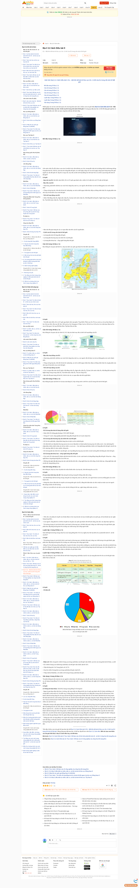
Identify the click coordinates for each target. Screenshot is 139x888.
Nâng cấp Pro (104, 3)
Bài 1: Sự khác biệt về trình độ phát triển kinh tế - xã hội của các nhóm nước (31, 55)
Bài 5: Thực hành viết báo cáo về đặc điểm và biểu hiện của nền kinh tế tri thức (31, 76)
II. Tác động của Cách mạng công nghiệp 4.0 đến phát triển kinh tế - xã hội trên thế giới (32, 502)
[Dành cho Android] (87, 869)
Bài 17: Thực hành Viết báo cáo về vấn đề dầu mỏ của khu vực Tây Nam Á (32, 148)
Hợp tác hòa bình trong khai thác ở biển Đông (32, 702)
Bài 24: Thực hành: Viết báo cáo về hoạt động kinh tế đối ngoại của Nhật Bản (32, 647)
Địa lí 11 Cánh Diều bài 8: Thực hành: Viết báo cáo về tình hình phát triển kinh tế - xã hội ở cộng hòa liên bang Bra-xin (82, 736)
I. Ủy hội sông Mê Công (29, 469)
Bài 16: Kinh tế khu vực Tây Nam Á (32, 143)
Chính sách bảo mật (43, 867)
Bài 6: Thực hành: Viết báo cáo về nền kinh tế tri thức (32, 543)
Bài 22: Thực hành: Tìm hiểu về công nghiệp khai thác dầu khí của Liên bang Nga (32, 176)
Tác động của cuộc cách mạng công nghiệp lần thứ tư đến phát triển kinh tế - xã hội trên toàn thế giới (31, 741)
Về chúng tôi (26, 863)
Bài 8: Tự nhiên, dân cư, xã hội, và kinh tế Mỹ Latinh (32, 329)
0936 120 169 (28, 873)
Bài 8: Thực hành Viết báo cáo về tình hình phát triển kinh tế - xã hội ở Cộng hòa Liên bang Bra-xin (32, 94)
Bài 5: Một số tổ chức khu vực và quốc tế (31, 314)
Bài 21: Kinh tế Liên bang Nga (30, 172)
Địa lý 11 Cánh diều (55, 43)
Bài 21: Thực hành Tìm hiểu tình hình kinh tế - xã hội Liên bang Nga (31, 405)
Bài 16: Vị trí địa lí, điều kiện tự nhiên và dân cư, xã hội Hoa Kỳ (31, 611)
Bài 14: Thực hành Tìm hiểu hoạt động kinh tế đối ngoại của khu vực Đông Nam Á (32, 130)
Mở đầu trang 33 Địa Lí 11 (51, 85)
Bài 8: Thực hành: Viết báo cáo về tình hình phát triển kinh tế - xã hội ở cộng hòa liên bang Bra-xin (61, 789)
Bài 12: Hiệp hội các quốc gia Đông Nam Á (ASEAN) (60, 773)
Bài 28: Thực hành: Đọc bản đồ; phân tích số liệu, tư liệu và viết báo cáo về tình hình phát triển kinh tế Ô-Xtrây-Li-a (31, 669)
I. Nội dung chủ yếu (28, 272)
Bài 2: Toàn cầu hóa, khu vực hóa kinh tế (31, 526)
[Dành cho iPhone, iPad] (87, 866)
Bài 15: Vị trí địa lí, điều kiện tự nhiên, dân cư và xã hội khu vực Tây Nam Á (31, 139)
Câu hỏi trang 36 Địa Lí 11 (51, 90)
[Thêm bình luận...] (82, 844)
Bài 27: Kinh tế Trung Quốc (30, 207)
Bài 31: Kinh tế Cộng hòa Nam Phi (32, 231)
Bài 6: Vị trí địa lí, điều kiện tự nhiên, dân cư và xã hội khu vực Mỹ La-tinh (31, 85)
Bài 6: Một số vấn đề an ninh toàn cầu (31, 318)
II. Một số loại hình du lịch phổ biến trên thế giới (32, 256)
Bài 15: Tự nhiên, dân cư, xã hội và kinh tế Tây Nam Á (31, 371)
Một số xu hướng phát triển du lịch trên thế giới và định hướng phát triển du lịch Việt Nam (32, 719)
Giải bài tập (71, 865)
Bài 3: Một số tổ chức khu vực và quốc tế (31, 530)
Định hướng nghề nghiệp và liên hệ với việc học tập (31, 751)
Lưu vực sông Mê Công (29, 696)
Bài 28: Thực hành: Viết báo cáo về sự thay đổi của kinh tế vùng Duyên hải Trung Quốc (31, 211)
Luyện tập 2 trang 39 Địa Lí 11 (52, 100)
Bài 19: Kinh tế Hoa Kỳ (29, 161)
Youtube (55, 865)
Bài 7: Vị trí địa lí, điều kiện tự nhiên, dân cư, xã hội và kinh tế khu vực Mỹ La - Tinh (31, 559)
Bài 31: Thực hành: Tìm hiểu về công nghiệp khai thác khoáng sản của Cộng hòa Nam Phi (32, 685)
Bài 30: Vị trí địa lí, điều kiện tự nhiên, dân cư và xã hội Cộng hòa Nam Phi (31, 227)
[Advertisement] (69, 29)
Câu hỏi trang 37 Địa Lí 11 (51, 92)
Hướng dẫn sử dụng (28, 865)
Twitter (55, 867)
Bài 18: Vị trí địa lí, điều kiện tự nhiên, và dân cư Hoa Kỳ (31, 157)
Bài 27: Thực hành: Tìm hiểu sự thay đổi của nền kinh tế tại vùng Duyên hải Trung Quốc (31, 440)
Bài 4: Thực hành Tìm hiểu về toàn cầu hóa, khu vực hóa (32, 309)
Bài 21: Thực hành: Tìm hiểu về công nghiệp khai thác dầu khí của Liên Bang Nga (32, 634)
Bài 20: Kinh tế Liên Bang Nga (31, 401)
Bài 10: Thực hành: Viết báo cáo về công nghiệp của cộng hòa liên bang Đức (67, 769)
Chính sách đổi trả (42, 871)
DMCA (39, 873)
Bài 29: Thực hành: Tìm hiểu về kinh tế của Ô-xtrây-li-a (31, 219)
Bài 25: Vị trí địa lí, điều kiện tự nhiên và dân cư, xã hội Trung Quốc (31, 653)
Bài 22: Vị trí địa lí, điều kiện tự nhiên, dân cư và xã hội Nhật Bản (31, 413)
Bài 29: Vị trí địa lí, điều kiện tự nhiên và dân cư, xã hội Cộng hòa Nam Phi (31, 676)
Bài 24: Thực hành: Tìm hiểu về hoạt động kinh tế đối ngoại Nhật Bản (31, 421)
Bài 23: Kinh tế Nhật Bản (29, 416)
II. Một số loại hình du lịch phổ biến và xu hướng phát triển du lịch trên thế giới (32, 485)
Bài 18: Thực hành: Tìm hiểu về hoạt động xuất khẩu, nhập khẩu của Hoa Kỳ (31, 619)
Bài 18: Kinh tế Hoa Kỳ (29, 389)
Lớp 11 (46, 43)
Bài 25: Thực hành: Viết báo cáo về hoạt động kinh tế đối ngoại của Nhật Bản (32, 192)
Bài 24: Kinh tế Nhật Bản (29, 188)
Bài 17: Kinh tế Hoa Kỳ (29, 615)
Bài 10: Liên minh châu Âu (30, 342)
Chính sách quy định (43, 863)
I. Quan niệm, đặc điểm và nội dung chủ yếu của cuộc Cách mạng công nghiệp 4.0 (31, 496)
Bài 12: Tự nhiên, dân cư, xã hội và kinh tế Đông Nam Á (31, 354)
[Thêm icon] (49, 840)
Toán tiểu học (72, 867)
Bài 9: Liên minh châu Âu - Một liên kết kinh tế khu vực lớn (32, 101)
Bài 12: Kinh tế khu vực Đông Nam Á (32, 121)
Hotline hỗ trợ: (71, 14)
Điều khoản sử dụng (43, 865)
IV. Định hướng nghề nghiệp (30, 265)
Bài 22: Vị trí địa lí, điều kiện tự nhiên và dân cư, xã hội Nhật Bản (31, 639)
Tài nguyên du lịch (28, 710)
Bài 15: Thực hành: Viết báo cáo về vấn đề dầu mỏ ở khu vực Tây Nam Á (31, 606)
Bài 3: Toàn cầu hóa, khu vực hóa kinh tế (31, 305)
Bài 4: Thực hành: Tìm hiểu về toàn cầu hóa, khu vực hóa (31, 534)
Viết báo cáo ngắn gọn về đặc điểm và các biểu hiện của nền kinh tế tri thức (31, 548)
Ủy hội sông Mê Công (28, 699)
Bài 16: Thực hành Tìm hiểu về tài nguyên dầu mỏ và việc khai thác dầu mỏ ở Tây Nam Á (32, 376)
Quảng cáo (25, 869)
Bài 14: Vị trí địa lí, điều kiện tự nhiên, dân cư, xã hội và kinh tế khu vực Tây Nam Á (68, 777)
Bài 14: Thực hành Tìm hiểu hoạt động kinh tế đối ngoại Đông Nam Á (31, 363)
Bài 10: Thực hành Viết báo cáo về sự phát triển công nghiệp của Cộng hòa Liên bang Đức (32, 107)
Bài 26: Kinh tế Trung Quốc (30, 436)
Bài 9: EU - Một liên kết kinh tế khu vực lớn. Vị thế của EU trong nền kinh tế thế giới (32, 571)
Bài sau (86, 55)
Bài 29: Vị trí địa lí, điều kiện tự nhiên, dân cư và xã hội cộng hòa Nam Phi (31, 456)
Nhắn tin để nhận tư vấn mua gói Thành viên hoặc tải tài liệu (71, 12)
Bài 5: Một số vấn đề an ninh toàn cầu (31, 539)
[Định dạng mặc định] (60, 840)
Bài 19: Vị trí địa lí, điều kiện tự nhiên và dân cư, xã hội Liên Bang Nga (32, 625)
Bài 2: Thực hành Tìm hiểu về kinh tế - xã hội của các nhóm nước (32, 301)
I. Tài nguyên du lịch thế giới (30, 252)
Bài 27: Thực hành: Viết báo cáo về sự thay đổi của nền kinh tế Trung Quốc (31, 662)
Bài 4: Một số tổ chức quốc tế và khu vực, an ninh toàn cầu (31, 71)
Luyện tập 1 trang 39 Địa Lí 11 (52, 97)
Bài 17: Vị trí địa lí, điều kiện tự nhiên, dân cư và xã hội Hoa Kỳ (31, 386)
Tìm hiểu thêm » (48, 72)
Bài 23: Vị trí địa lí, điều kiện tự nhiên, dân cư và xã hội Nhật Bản (31, 184)
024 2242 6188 (97, 876)
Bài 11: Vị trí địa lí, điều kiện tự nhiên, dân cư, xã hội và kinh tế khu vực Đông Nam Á (69, 771)
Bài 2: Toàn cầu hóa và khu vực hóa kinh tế (31, 61)
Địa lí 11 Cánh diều (94, 731)
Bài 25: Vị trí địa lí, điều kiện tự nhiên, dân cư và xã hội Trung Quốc (31, 431)
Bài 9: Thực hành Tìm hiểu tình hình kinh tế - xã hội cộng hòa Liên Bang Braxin (32, 335)
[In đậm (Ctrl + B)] (52, 840)
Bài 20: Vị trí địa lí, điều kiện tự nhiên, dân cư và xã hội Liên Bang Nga (32, 168)
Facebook (55, 863)
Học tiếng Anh (72, 863)
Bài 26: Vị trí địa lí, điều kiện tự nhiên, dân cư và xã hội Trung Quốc (31, 203)
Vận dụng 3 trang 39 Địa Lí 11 (52, 102)
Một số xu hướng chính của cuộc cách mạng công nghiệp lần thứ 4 (31, 747)
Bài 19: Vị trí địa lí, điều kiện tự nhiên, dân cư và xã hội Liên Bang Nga (32, 396)
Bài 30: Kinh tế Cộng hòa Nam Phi (32, 681)
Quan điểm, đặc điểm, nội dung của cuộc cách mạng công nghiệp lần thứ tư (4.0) (31, 734)
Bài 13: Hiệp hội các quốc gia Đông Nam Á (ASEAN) (30, 125)
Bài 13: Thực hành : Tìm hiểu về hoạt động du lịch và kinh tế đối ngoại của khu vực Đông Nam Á (72, 775)
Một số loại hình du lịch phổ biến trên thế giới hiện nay (31, 713)
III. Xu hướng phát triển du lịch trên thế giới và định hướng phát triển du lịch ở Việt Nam (32, 261)
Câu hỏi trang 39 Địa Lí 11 (51, 95)
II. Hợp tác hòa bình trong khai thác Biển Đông (31, 244)
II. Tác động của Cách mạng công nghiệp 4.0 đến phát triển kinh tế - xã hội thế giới (32, 277)
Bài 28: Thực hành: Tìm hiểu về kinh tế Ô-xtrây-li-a (31, 448)
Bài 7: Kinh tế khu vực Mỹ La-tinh (31, 89)
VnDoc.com (44, 43)
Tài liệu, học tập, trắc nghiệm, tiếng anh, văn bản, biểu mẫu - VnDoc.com (32, 3)
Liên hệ (24, 871)
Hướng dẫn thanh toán (43, 869)
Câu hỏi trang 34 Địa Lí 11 (51, 88)
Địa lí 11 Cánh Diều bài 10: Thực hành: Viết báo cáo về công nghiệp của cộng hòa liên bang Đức (78, 739)
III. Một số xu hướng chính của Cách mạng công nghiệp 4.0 (31, 282)
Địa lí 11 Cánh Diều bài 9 (102, 106)
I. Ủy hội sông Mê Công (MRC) (31, 241)
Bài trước (73, 55)
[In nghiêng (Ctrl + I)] (56, 840)
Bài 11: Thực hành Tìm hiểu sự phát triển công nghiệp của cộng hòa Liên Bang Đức (31, 346)
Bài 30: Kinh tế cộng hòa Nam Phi (31, 460)
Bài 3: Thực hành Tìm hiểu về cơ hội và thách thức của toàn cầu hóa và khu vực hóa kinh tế (31, 66)
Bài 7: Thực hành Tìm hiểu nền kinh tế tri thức (31, 322)
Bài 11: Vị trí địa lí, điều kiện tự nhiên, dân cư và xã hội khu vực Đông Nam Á (31, 116)
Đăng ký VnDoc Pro (27, 867)
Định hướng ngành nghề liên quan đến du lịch (32, 724)
